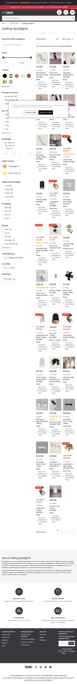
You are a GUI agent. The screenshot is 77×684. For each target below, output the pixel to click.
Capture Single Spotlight (68, 245)
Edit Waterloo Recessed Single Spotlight (42, 75)
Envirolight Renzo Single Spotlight (67, 202)
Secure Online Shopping (26, 635)
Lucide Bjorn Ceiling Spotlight (54, 204)
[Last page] (73, 533)
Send (71, 643)
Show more (6, 86)
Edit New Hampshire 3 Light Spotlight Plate (55, 380)
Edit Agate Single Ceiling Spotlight (68, 75)
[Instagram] (41, 667)
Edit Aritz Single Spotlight (55, 156)
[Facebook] (36, 667)
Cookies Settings (30, 112)
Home (4, 23)
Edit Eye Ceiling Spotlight (41, 201)
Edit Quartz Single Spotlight (55, 74)
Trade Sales (25, 645)
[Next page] (69, 533)
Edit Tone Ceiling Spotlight (53, 335)
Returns (4, 643)
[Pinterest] (45, 667)
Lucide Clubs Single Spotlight (68, 161)
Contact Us (6, 637)
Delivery (5, 640)
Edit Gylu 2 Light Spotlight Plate (55, 423)
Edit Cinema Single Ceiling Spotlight (68, 292)
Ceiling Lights (14, 23)
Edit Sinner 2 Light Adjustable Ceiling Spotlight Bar (42, 422)
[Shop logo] (9, 12)
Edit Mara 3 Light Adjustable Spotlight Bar (55, 464)
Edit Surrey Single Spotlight (55, 247)
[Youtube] (50, 667)
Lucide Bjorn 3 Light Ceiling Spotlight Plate (68, 466)
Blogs (41, 637)
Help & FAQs (6, 634)
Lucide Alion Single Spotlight (68, 336)
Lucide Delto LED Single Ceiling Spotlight (42, 337)
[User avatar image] (65, 12)
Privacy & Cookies (27, 642)
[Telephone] (59, 12)
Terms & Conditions (28, 639)
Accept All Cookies (46, 112)
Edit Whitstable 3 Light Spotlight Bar (42, 250)
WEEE (4, 646)
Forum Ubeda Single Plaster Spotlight (41, 379)
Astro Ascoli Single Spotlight (41, 294)
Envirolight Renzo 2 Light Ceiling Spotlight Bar (68, 422)
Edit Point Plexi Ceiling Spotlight (55, 508)
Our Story (43, 634)
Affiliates (43, 640)
